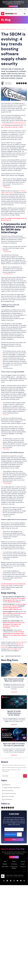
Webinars (5, 864)
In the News (14, 864)
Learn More (14, 692)
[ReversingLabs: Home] (9, 13)
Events (14, 861)
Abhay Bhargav (7, 483)
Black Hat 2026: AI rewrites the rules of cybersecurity (11, 770)
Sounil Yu (6, 414)
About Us (23, 861)
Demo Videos (5, 866)
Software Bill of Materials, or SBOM (13, 127)
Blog (16, 9)
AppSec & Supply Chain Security (8, 29)
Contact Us (6, 9)
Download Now (13, 6)
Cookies (15, 875)
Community (20, 9)
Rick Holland (7, 449)
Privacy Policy (9, 875)
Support (11, 9)
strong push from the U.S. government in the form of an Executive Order (13, 123)
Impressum (20, 875)
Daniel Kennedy (7, 251)
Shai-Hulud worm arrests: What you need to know (13, 765)
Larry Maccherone (8, 274)
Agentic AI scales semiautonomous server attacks (14, 767)
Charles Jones (7, 187)
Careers (23, 864)
